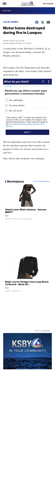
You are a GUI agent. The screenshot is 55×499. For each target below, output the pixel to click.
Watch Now (47, 3)
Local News (10, 22)
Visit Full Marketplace (41, 181)
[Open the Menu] (4, 4)
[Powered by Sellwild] (46, 331)
